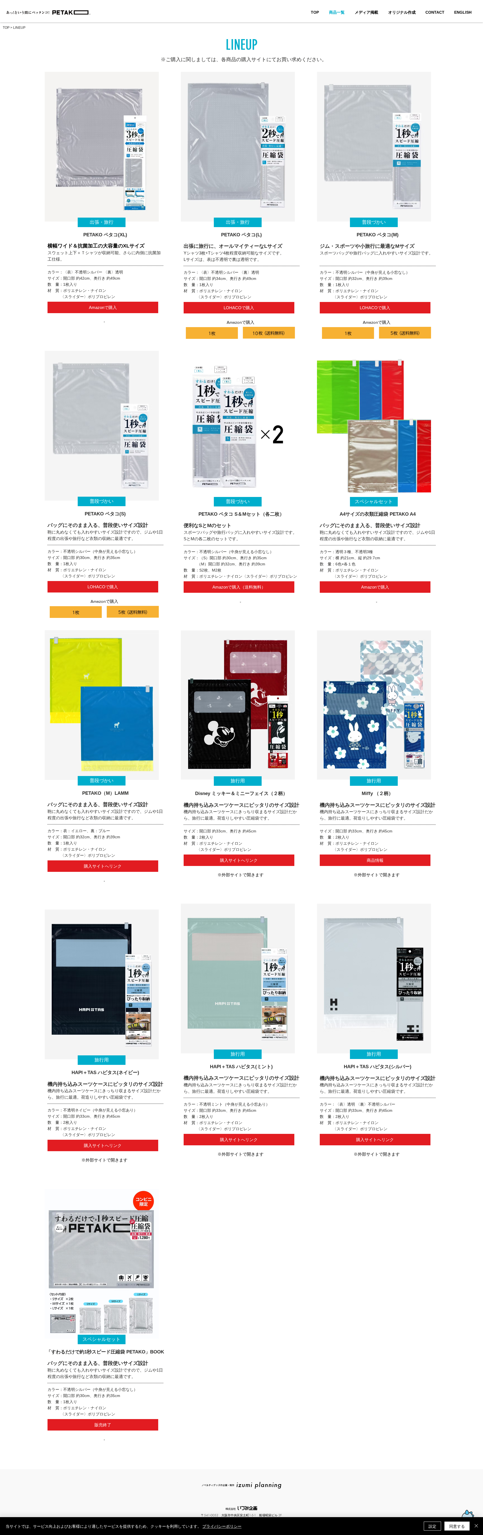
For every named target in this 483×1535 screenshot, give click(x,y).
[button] (102, 222)
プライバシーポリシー (222, 1526)
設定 (432, 1526)
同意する (457, 1526)
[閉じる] (476, 1526)
